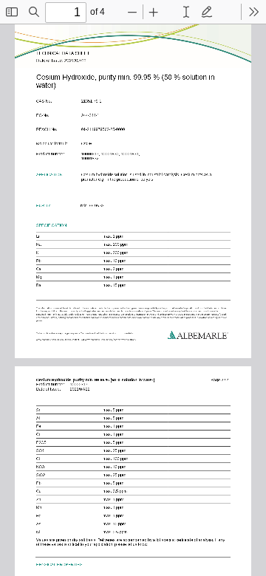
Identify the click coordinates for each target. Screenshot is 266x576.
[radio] (186, 11)
